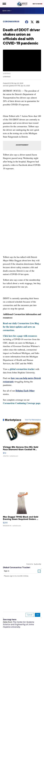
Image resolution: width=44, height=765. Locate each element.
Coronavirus (11, 21)
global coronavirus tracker (22, 369)
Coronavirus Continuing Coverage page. (22, 403)
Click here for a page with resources (20, 335)
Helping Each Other (25, 390)
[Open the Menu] (4, 4)
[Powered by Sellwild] (37, 564)
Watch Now (37, 4)
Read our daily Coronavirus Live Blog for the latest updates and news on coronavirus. (21, 327)
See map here (9, 619)
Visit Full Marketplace (33, 420)
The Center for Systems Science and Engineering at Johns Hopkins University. (18, 624)
